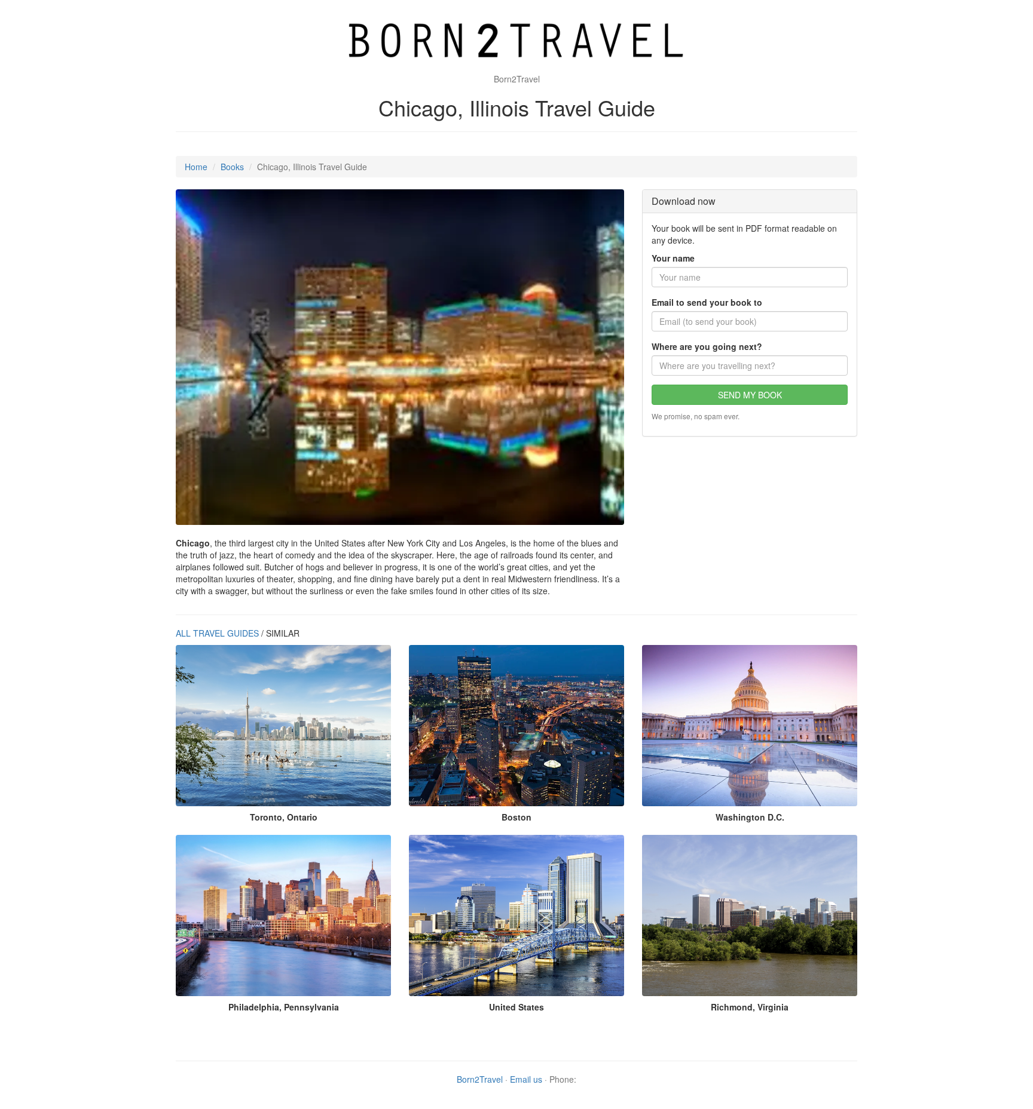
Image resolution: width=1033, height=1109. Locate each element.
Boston (516, 817)
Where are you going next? (707, 346)
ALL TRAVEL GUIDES (217, 633)
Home (196, 167)
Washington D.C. (750, 817)
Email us (526, 1079)
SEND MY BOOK (750, 395)
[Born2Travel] (516, 42)
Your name (673, 258)
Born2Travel (480, 1079)
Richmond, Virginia (749, 1007)
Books (232, 167)
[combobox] (750, 365)
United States (516, 1007)
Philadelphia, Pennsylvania (283, 1007)
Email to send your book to (707, 302)
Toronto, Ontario (283, 817)
